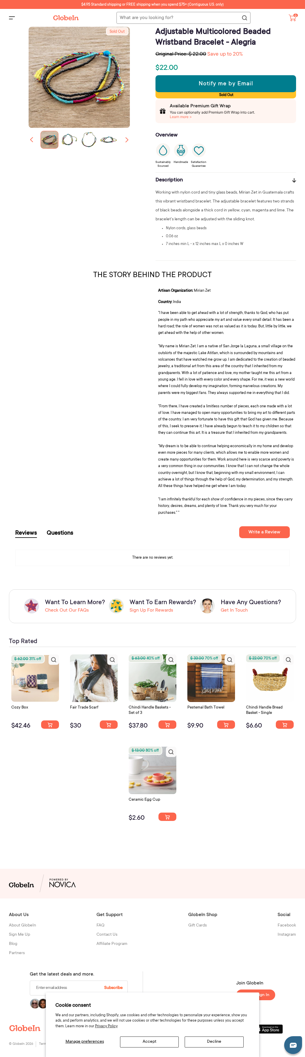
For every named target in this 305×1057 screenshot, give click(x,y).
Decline (214, 1041)
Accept (149, 1041)
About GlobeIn (22, 925)
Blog (13, 944)
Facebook (287, 925)
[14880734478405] (167, 724)
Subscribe (113, 988)
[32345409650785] (226, 724)
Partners (17, 953)
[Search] (244, 18)
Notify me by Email (226, 84)
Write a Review (264, 532)
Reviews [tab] (26, 533)
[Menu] (12, 18)
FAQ (101, 925)
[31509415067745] (167, 817)
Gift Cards (197, 925)
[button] (127, 140)
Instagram (287, 934)
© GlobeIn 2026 (21, 1044)
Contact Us (107, 934)
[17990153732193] (50, 724)
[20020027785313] (285, 724)
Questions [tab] (60, 533)
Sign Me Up (19, 934)
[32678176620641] (109, 724)
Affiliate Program (112, 944)
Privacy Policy (106, 1026)
